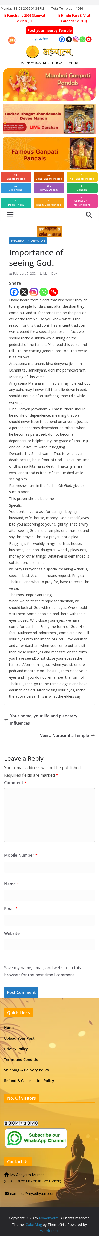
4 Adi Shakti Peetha (82, 177)
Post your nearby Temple (49, 30)
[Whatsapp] (43, 292)
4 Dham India (16, 203)
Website (12, 933)
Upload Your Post (19, 1038)
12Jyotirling (16, 187)
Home (9, 1027)
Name (11, 884)
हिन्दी (45, 39)
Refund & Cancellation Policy (29, 1080)
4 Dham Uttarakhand (49, 203)
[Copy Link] (53, 292)
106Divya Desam (49, 187)
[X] (24, 292)
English (36, 39)
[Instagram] (33, 292)
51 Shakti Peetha (16, 177)
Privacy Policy (16, 1048)
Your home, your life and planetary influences (43, 719)
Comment (15, 782)
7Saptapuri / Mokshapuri (82, 201)
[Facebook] (14, 292)
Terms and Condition (22, 1059)
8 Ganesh (82, 187)
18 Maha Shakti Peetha (49, 177)
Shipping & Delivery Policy (26, 1070)
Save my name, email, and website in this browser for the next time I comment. (42, 971)
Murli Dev (50, 273)
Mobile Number (21, 855)
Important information (28, 240)
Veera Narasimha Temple (64, 735)
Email (11, 908)
